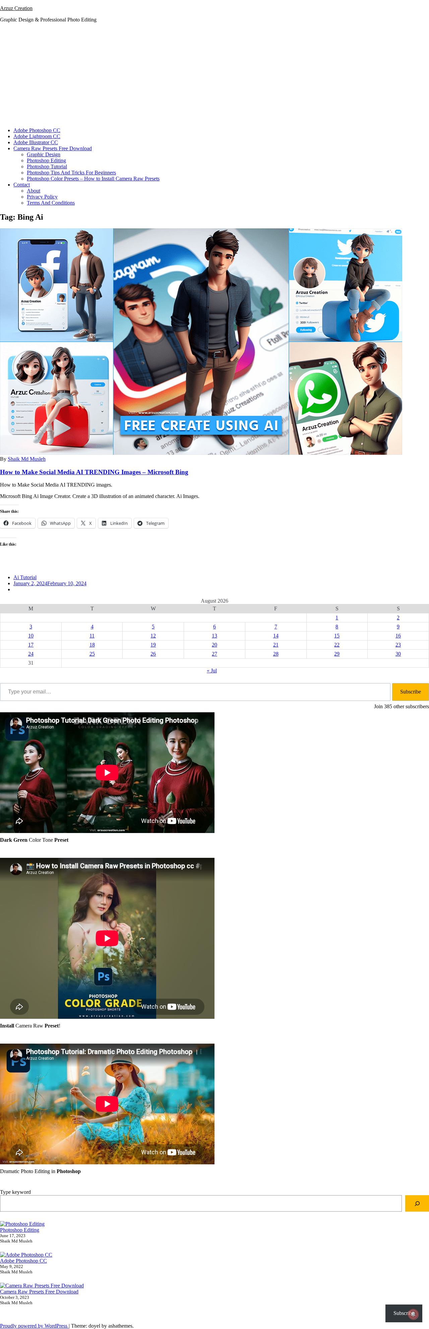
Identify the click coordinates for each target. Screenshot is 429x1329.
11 (92, 636)
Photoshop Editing (46, 160)
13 (214, 636)
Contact (21, 184)
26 (153, 654)
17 (31, 645)
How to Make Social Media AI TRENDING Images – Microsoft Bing (94, 472)
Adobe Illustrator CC (35, 142)
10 (31, 636)
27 (214, 654)
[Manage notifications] (413, 1314)
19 (153, 645)
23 (398, 645)
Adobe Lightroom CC (36, 136)
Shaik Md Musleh (27, 459)
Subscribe (410, 692)
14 (276, 636)
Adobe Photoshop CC (36, 130)
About (33, 190)
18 (92, 645)
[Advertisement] (214, 75)
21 (276, 645)
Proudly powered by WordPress (34, 1326)
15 (337, 636)
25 (92, 654)
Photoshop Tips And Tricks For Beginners (71, 172)
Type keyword (15, 1192)
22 (337, 645)
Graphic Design (43, 154)
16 (398, 636)
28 (276, 654)
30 (398, 654)
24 (31, 654)
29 (337, 654)
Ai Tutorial (25, 577)
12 (153, 636)
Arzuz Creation (16, 8)
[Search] (417, 1203)
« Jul (212, 670)
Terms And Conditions (51, 203)
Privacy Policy (42, 197)
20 (214, 645)
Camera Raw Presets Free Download (52, 148)
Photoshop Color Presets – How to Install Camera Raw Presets (93, 178)
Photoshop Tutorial (47, 166)
